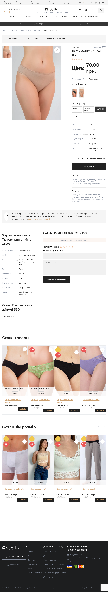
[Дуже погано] (61, 247)
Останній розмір (89, 17)
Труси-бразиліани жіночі (13, 401)
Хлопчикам (62, 17)
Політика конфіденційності (55, 573)
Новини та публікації (52, 2)
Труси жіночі (35, 31)
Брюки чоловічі (90, 489)
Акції (75, 17)
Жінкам (13, 17)
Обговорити (32, 39)
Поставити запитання (55, 39)
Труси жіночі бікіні (91, 400)
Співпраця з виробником (35, 2)
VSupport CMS (100, 588)
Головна (5, 31)
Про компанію (7, 2)
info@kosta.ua (76, 555)
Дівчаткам (45, 17)
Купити (90, 167)
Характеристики (11, 39)
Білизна (24, 31)
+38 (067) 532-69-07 (12, 9)
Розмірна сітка (49, 560)
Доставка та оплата (20, 2)
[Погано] (64, 247)
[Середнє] (67, 247)
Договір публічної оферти (54, 577)
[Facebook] (92, 3)
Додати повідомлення (56, 279)
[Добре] (70, 247)
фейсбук (39, 24)
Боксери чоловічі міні (14, 489)
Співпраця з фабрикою (53, 564)
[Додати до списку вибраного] (25, 349)
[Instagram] (99, 3)
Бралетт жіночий (38, 489)
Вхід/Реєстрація (12, 565)
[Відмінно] (73, 247)
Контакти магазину (67, 2)
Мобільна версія (16, 556)
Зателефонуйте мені (11, 12)
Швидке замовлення (96, 159)
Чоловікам (28, 17)
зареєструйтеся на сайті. (39, 219)
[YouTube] (103, 2)
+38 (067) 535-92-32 (77, 550)
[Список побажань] (57, 50)
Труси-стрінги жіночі (40, 400)
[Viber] (96, 3)
